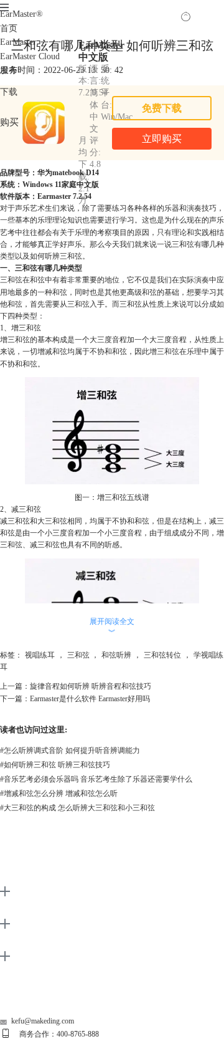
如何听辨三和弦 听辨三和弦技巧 (55, 765)
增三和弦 (164, 351)
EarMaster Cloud (30, 56)
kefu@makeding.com (42, 1021)
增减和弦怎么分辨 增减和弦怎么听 (59, 793)
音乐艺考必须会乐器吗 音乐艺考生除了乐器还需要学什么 (96, 779)
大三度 (101, 339)
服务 (8, 70)
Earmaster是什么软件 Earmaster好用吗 (90, 698)
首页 (8, 28)
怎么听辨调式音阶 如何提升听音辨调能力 (70, 750)
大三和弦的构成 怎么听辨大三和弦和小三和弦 (77, 808)
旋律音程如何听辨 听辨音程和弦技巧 (90, 686)
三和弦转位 (162, 655)
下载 (8, 92)
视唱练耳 (40, 655)
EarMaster (21, 14)
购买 (9, 122)
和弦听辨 (116, 655)
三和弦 (78, 655)
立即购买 (162, 138)
